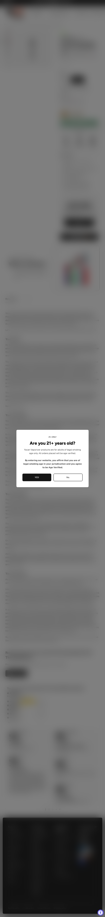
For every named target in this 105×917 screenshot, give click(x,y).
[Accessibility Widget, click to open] (100, 913)
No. (68, 477)
